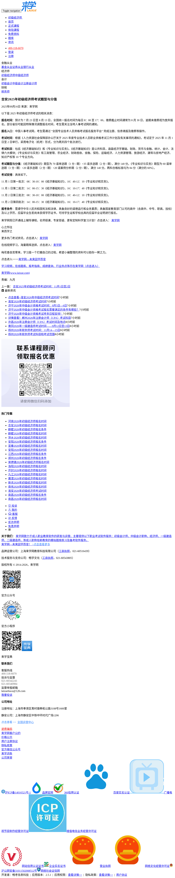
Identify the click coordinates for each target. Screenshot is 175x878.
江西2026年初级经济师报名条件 (27, 454)
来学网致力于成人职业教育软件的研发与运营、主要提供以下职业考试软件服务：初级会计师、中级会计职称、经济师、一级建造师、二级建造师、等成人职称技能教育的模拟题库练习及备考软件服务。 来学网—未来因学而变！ (86, 540)
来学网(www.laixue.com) (15, 272)
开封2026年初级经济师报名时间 (27, 470)
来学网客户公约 (11, 733)
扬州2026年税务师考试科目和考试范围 (31, 334)
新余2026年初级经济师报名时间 (27, 482)
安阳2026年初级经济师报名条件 (27, 441)
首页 (11, 21)
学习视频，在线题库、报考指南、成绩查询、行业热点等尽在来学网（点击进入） (50, 266)
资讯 (11, 42)
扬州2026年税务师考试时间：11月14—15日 (34, 330)
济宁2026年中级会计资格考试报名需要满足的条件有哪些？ (43, 309)
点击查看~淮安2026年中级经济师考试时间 (33, 297)
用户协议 (121, 874)
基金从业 (6, 67)
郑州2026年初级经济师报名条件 (27, 458)
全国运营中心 (25, 722)
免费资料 (13, 34)
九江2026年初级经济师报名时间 (27, 474)
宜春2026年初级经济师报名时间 (27, 445)
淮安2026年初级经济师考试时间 (27, 301)
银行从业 (28, 67)
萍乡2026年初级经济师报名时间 (27, 437)
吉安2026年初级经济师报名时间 (27, 425)
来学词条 (6, 753)
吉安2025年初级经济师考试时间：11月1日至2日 (41, 286)
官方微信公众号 (11, 749)
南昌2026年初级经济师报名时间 (27, 499)
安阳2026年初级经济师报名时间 (27, 449)
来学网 (115, 220)
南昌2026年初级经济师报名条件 (27, 494)
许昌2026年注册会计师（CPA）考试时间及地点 (36, 321)
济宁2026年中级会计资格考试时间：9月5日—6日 (37, 305)
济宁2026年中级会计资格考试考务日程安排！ (35, 313)
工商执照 (64, 551)
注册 (11, 56)
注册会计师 (30, 83)
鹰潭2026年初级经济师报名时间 (27, 478)
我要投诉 (6, 694)
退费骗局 (6, 729)
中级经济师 (22, 75)
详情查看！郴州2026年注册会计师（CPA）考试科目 (39, 317)
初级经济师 (15, 17)
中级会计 (17, 83)
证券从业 (17, 67)
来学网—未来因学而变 (32, 259)
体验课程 (13, 29)
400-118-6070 (15, 48)
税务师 (5, 91)
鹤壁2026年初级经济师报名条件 (27, 429)
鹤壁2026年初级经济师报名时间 (27, 433)
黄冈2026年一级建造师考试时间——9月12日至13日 (39, 326)
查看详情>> (75, 874)
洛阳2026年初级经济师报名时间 (27, 466)
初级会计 (6, 83)
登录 (11, 52)
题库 (11, 38)
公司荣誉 (6, 757)
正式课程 (13, 25)
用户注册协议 (9, 741)
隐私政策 (6, 745)
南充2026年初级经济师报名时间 (27, 486)
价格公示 (6, 737)
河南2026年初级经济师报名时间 (27, 421)
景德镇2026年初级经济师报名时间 (28, 462)
